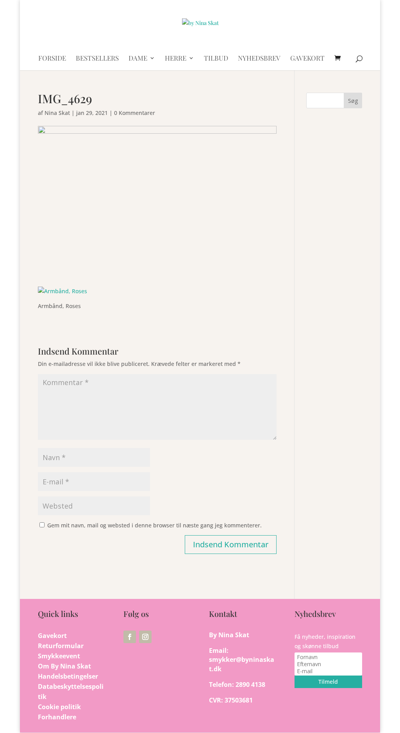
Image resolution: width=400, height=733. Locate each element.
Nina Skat (57, 112)
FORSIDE (52, 58)
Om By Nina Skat (64, 666)
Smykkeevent (59, 656)
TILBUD (216, 58)
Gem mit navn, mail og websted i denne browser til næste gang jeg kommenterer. (154, 525)
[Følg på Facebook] (129, 637)
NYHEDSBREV (259, 58)
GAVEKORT (307, 58)
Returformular (61, 646)
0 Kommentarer (134, 112)
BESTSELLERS (97, 58)
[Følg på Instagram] (145, 637)
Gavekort (52, 635)
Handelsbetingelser (68, 676)
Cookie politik (59, 707)
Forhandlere (57, 717)
